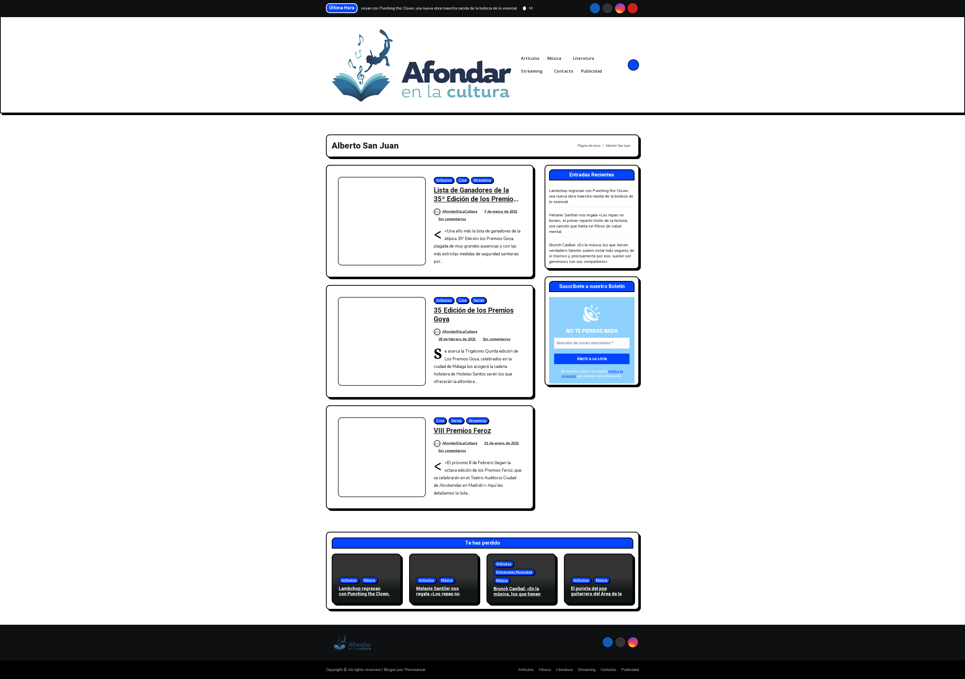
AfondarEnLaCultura (459, 211)
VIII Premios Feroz (462, 431)
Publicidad (591, 71)
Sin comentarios (452, 219)
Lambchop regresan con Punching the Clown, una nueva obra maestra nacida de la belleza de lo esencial (591, 196)
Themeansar (414, 669)
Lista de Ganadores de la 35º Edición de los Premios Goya (475, 199)
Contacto (563, 71)
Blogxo (390, 669)
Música (555, 58)
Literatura (584, 58)
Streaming (532, 71)
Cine (462, 180)
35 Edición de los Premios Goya (474, 315)
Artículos (530, 58)
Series (478, 300)
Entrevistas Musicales (514, 572)
